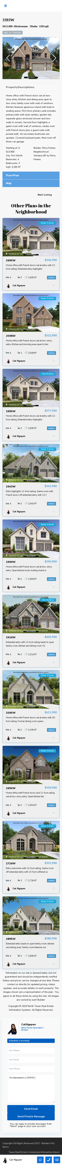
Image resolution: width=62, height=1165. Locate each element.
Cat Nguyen (28, 1024)
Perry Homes (49, 148)
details (51, 277)
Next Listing (45, 194)
